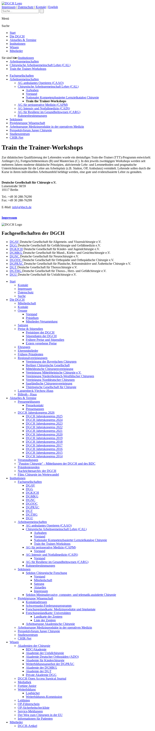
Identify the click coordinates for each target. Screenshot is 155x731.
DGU (14, 274)
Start (13, 32)
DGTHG (16, 271)
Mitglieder (16, 51)
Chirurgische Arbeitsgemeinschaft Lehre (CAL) (40, 65)
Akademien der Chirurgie (34, 645)
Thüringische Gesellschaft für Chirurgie (51, 387)
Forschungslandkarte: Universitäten (48, 613)
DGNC (15, 256)
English (53, 7)
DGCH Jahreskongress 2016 (44, 449)
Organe (22, 310)
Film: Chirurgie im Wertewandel (38, 474)
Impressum (9, 7)
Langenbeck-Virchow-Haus (35, 390)
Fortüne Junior (27, 685)
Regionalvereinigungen (32, 358)
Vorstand (31, 94)
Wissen (14, 47)
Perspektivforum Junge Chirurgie (31, 130)
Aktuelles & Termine (23, 40)
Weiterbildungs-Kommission (44, 696)
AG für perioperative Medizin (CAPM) (43, 104)
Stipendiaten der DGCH (41, 336)
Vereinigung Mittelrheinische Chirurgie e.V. (53, 372)
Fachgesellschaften (22, 75)
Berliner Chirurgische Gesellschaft (48, 365)
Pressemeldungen (29, 401)
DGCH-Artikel (27, 726)
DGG (14, 245)
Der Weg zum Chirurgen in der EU (40, 715)
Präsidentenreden (29, 467)
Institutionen (17, 43)
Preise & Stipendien (30, 328)
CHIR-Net (16, 137)
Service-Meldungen (30, 711)
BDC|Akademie (36, 649)
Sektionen (16, 119)
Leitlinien (24, 700)
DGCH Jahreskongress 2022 (44, 427)
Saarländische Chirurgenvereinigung (49, 383)
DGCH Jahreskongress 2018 (44, 441)
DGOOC (16, 260)
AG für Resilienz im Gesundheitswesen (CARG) (49, 112)
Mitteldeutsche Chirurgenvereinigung (49, 369)
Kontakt (41, 7)
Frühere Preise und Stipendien (45, 339)
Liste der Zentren (45, 620)
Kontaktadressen (36, 602)
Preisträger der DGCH (40, 332)
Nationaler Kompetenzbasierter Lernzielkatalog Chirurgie (62, 97)
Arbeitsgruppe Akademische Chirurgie (50, 624)
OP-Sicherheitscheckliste (33, 707)
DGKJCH (16, 249)
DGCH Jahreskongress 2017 (44, 445)
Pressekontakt (34, 405)
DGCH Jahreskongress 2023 (44, 423)
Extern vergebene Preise (41, 343)
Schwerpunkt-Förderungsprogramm (48, 605)
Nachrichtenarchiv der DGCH (37, 471)
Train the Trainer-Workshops (28, 68)
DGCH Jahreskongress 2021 (44, 430)
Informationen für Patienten (35, 718)
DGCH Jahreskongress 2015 (44, 452)
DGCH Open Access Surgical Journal (42, 678)
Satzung (23, 325)
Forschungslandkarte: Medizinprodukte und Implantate (60, 609)
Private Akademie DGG (41, 675)
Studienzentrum (20, 134)
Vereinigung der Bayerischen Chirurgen (51, 361)
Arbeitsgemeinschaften (24, 61)
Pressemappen (35, 409)
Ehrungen (24, 347)
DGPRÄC (17, 263)
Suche (22, 296)
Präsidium (32, 318)
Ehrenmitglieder (28, 350)
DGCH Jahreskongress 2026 (36, 412)
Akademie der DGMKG (41, 667)
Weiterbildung (27, 689)
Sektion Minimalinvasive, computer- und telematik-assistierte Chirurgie (71, 594)
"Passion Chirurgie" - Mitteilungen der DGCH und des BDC (56, 463)
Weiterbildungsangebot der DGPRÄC (50, 664)
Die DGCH (17, 36)
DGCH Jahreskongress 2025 (44, 416)
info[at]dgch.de (21, 207)
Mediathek (24, 682)
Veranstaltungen (28, 460)
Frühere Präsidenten (30, 354)
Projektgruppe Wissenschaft (27, 123)
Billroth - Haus (27, 394)
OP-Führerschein (29, 704)
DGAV (15, 241)
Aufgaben (32, 90)
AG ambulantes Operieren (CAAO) (41, 83)
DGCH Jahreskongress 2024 (44, 420)
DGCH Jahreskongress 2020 (44, 434)
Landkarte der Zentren (48, 616)
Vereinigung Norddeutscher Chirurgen (50, 379)
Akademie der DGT (38, 671)
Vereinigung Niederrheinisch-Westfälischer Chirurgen (60, 376)
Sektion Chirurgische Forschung (46, 573)
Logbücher (33, 693)
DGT (13, 267)
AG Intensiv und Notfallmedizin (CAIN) (44, 108)
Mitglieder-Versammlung (42, 321)
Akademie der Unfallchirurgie (45, 653)
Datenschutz (26, 7)
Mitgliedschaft (27, 303)
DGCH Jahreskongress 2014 (44, 456)
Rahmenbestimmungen (32, 115)
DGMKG (16, 252)
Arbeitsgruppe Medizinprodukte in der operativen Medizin (47, 126)
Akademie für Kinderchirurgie (45, 660)
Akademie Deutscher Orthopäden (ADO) (52, 656)
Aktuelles (40, 587)
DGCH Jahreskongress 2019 (44, 438)
